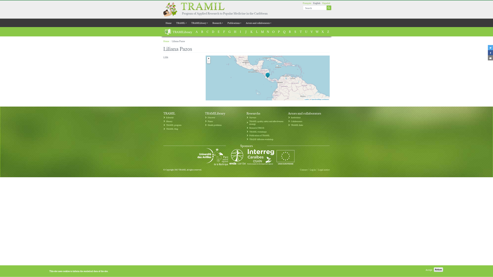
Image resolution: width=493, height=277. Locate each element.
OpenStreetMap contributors (320, 99)
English (316, 3)
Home (169, 22)
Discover (211, 117)
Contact (304, 170)
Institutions (296, 117)
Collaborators (296, 121)
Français (307, 3)
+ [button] (208, 58)
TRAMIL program (173, 124)
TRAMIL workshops (258, 131)
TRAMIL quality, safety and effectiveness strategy (266, 123)
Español (326, 3)
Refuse (438, 270)
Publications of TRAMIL (259, 135)
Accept (429, 269)
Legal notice (324, 170)
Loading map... (267, 78)
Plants (210, 121)
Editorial (169, 117)
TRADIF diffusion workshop (261, 139)
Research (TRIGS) (256, 127)
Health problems (215, 124)
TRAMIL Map (172, 128)
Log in (313, 170)
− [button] (208, 61)
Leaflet (307, 99)
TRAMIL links (297, 124)
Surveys (252, 117)
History (169, 121)
